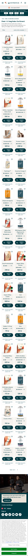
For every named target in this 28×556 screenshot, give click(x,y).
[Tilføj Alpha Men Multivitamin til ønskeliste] (11, 218)
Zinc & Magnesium (20, 110)
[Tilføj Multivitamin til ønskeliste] (24, 406)
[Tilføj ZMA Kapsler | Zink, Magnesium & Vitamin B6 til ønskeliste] (24, 218)
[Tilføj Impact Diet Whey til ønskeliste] (24, 35)
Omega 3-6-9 (20, 200)
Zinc (20, 326)
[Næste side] (17, 470)
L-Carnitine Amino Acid (8, 48)
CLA (20, 294)
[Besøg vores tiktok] (9, 514)
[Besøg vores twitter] (16, 514)
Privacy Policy (9, 542)
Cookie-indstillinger (7, 505)
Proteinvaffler (8, 141)
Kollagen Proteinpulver (7, 449)
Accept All (14, 553)
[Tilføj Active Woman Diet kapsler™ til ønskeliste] (24, 66)
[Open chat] (20, 514)
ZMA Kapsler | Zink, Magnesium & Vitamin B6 (20, 232)
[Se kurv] (25, 3)
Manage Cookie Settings (14, 545)
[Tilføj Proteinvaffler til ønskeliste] (11, 129)
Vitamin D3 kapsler (7, 200)
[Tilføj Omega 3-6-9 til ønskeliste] (24, 188)
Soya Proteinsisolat (7, 263)
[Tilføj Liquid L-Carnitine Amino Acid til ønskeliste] (24, 436)
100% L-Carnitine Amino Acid (7, 110)
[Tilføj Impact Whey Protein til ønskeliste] (24, 251)
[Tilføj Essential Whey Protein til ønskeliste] (11, 344)
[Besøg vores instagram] (2, 514)
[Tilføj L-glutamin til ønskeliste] (24, 375)
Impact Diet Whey (20, 47)
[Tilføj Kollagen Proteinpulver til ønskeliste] (11, 436)
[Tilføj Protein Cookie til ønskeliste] (24, 129)
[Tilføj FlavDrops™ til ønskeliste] (11, 159)
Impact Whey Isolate (7, 295)
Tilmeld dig (7, 500)
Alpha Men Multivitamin (7, 231)
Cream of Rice (8, 418)
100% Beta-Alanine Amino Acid (7, 388)
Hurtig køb (9, 58)
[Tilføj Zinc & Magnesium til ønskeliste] (24, 98)
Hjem (3, 18)
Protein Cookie (20, 141)
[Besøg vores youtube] (13, 514)
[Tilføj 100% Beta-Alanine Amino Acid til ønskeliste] (11, 375)
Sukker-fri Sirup (7, 326)
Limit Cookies (14, 549)
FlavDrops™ (7, 171)
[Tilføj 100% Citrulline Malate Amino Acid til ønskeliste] (24, 344)
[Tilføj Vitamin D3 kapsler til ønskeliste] (11, 188)
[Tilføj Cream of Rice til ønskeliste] (11, 406)
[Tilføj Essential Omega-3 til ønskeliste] (24, 159)
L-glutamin (20, 387)
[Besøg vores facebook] (6, 514)
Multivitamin (20, 418)
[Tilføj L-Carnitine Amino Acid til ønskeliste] (11, 35)
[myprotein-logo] (13, 3)
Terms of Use (16, 542)
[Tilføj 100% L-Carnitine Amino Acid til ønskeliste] (11, 98)
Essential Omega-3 (20, 171)
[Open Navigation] (3, 3)
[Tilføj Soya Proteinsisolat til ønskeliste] (11, 251)
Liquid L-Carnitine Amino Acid (20, 449)
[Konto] (21, 3)
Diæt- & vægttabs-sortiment (12, 18)
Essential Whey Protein (7, 356)
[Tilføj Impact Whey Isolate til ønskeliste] (11, 283)
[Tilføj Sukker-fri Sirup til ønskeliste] (11, 314)
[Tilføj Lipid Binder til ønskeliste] (11, 66)
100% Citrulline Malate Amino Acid (20, 356)
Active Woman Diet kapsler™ (20, 79)
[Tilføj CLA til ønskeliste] (24, 283)
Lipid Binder (7, 78)
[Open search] (6, 3)
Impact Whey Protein (20, 264)
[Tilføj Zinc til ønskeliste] (24, 314)
